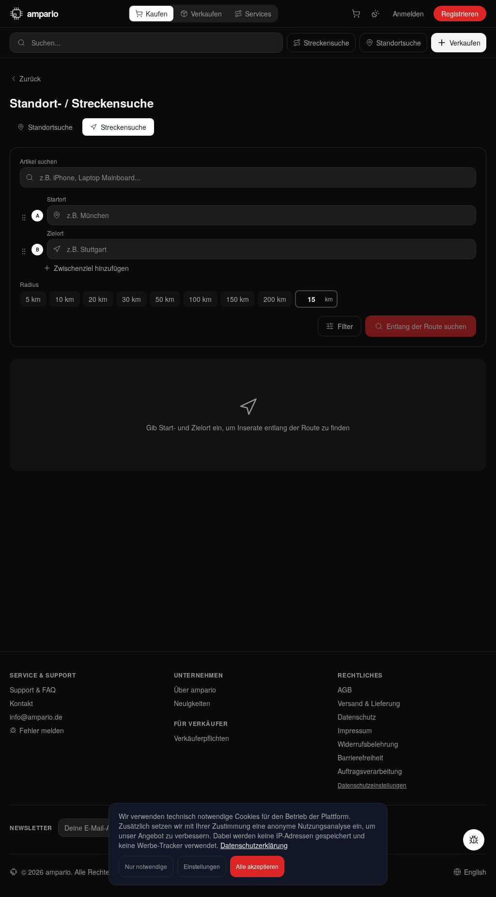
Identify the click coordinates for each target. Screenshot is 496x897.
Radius (29, 284)
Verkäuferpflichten (201, 738)
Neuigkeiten (192, 703)
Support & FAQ (33, 689)
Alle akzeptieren (257, 866)
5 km (33, 299)
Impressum (355, 730)
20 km (98, 299)
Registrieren (460, 13)
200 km (275, 299)
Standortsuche (50, 127)
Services (258, 13)
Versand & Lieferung (369, 703)
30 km (131, 299)
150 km (237, 299)
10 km (64, 299)
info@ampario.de (36, 717)
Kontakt (21, 703)
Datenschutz (357, 717)
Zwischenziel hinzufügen (91, 268)
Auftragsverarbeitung (370, 771)
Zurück (30, 78)
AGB (345, 689)
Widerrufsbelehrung (368, 744)
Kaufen (157, 13)
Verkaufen (206, 13)
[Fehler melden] (473, 839)
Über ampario (195, 689)
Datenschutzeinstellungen (372, 785)
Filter (345, 326)
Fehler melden (41, 730)
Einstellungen (202, 866)
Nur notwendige (146, 866)
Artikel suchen (38, 161)
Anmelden (408, 13)
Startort (56, 199)
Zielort (55, 233)
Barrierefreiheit (360, 757)
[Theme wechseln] (375, 13)
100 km (200, 299)
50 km (164, 299)
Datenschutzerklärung (254, 845)
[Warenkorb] (356, 13)
